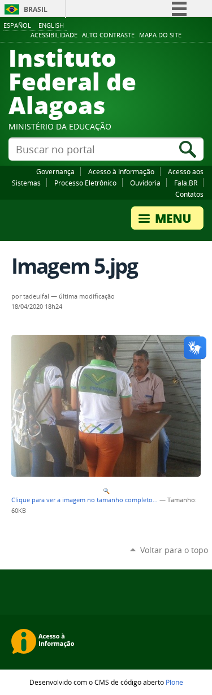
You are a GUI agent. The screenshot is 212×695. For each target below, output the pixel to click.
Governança (55, 171)
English (51, 25)
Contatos (189, 193)
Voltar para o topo (174, 550)
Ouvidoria (145, 182)
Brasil (35, 9)
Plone (174, 682)
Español (17, 25)
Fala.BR (185, 182)
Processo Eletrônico (85, 182)
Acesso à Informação (121, 171)
